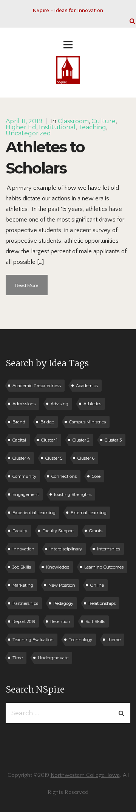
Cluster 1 (49, 440)
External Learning (89, 512)
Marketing (22, 585)
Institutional (57, 127)
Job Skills (21, 567)
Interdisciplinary (65, 549)
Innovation (23, 549)
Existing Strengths (72, 494)
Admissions (24, 403)
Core (96, 476)
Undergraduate (53, 657)
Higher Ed (21, 127)
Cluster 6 (85, 458)
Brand (18, 422)
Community (24, 476)
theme (114, 639)
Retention (60, 621)
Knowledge (57, 567)
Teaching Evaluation (33, 639)
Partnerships (25, 603)
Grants (95, 530)
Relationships (102, 603)
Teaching (92, 127)
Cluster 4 (21, 458)
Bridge (47, 422)
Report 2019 (23, 621)
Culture (103, 121)
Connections (64, 476)
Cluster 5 (53, 458)
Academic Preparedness (36, 385)
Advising (59, 403)
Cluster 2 (81, 440)
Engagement (25, 494)
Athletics (92, 403)
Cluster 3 (113, 440)
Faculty (19, 530)
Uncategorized (28, 133)
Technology (80, 639)
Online (97, 585)
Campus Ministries (87, 422)
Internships (108, 549)
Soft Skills (95, 621)
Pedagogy (63, 603)
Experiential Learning (34, 512)
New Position (61, 585)
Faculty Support (58, 530)
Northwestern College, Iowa (85, 775)
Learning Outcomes (104, 567)
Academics (87, 385)
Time (17, 657)
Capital (19, 440)
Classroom (73, 121)
